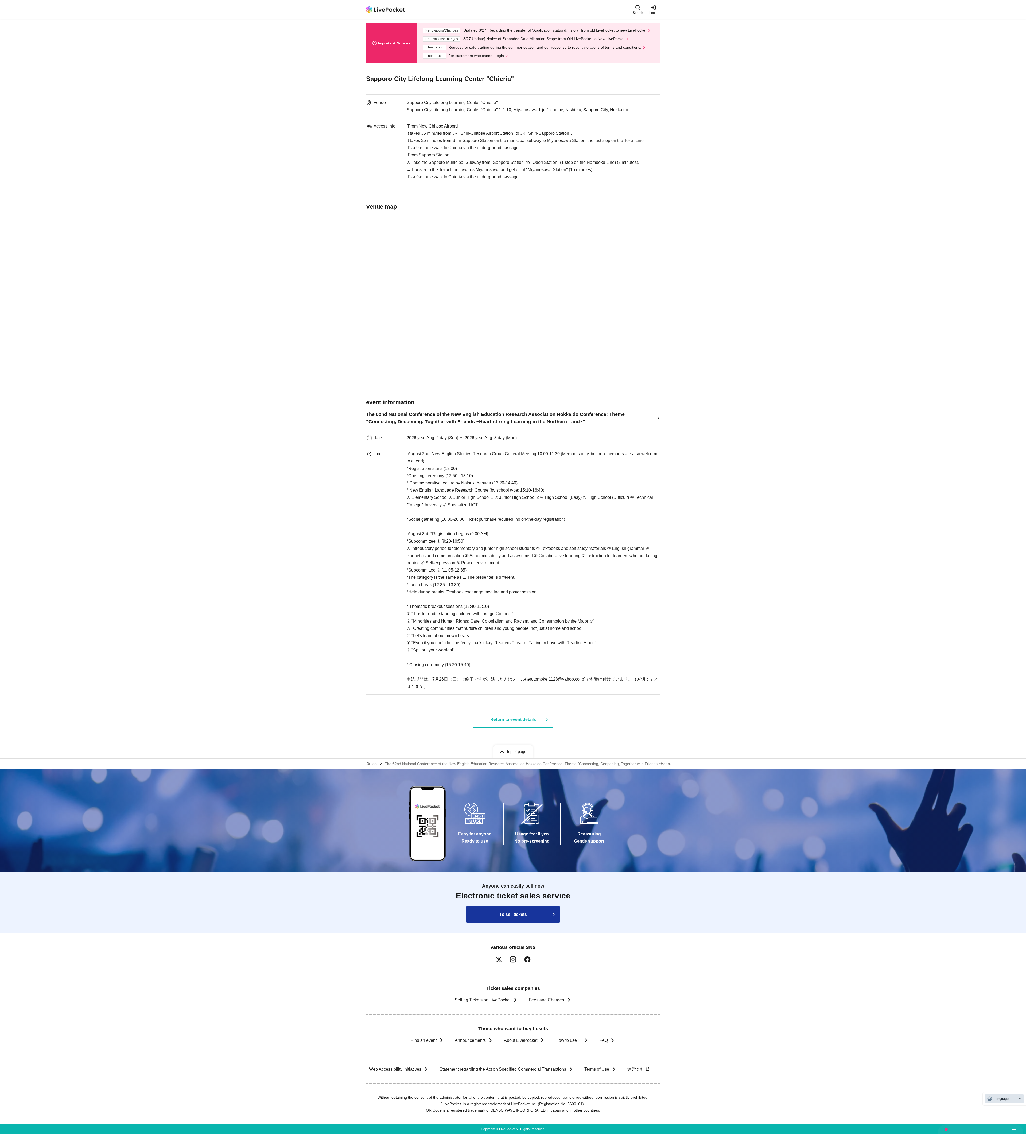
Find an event (424, 1040)
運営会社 (635, 1069)
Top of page (516, 751)
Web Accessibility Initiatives (395, 1069)
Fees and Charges (546, 1000)
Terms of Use (596, 1069)
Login (653, 12)
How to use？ (568, 1040)
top (374, 764)
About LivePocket (520, 1040)
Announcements (470, 1040)
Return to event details (513, 719)
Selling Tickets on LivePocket (483, 1000)
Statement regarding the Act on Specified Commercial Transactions (503, 1069)
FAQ (603, 1040)
